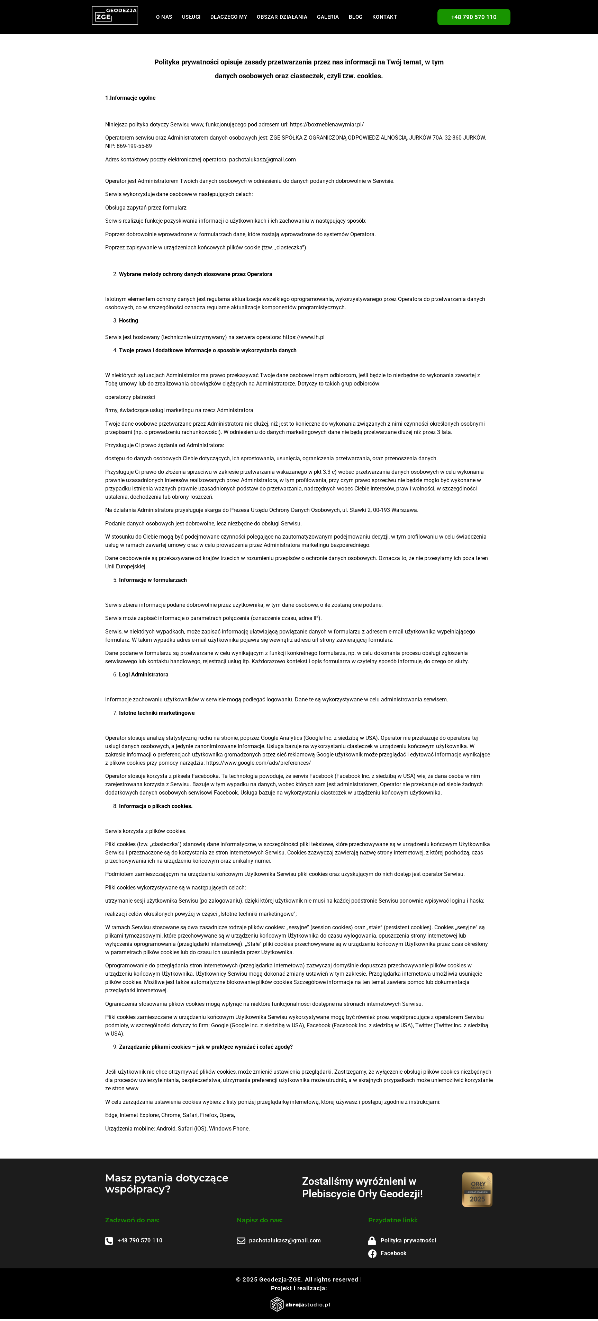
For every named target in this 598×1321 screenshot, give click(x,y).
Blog (356, 17)
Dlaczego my (228, 17)
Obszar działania (282, 17)
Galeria (328, 17)
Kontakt (384, 17)
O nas (164, 17)
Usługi (191, 17)
